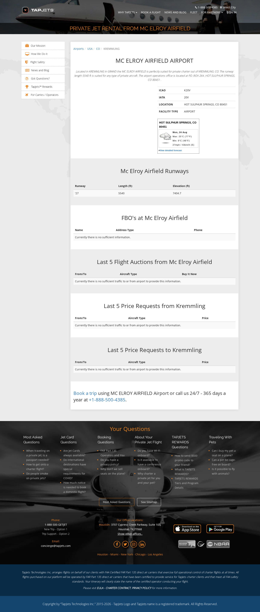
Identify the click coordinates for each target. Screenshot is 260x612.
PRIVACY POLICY (141, 588)
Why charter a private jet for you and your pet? (149, 478)
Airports (78, 49)
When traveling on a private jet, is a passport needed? (38, 455)
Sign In (232, 12)
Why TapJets (126, 12)
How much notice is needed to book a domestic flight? (74, 487)
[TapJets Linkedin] (142, 544)
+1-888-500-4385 (107, 399)
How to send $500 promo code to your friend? (186, 460)
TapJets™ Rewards (41, 86)
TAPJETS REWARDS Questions (180, 442)
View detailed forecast (171, 150)
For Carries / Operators (44, 95)
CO (98, 49)
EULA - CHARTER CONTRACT (114, 588)
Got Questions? (40, 78)
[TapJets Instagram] (133, 544)
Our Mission (38, 45)
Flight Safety (37, 62)
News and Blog (175, 12)
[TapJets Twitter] (125, 544)
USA (90, 49)
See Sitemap (149, 502)
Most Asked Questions (116, 502)
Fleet (193, 12)
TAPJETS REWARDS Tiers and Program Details (186, 483)
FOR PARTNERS (210, 12)
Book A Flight (151, 12)
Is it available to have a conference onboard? (149, 464)
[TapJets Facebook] (117, 544)
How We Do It (39, 54)
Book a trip (85, 393)
